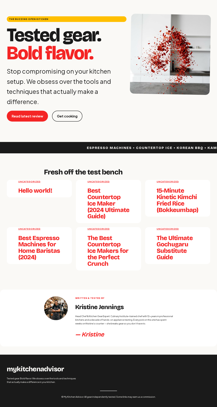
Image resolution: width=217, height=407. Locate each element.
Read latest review (27, 116)
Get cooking (67, 116)
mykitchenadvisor (35, 369)
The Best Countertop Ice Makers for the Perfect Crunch (108, 251)
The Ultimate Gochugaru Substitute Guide (175, 248)
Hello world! (35, 191)
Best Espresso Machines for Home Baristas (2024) (39, 248)
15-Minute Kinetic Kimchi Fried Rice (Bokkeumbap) (177, 200)
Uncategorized (29, 181)
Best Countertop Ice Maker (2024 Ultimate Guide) (108, 204)
